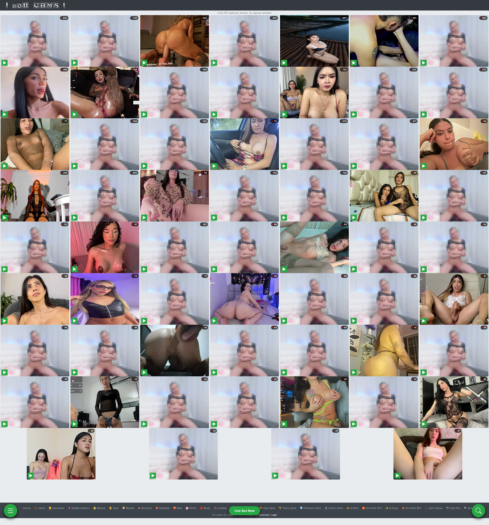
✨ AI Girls (352, 508)
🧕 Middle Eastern (79, 508)
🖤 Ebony (25, 508)
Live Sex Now (245, 511)
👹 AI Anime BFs (411, 508)
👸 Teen (114, 508)
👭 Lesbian (220, 508)
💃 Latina (39, 508)
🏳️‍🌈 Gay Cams (267, 508)
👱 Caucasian (56, 508)
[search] (478, 510)
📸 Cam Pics (453, 508)
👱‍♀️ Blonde (128, 508)
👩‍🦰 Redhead (162, 508)
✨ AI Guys (391, 508)
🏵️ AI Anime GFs (372, 508)
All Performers (262, 515)
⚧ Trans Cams (287, 508)
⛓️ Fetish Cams (334, 508)
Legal (274, 515)
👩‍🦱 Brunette (145, 508)
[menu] (10, 510)
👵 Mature (99, 508)
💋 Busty (205, 508)
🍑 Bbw (177, 508)
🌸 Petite (190, 508)
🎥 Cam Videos (434, 508)
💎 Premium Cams (310, 508)
